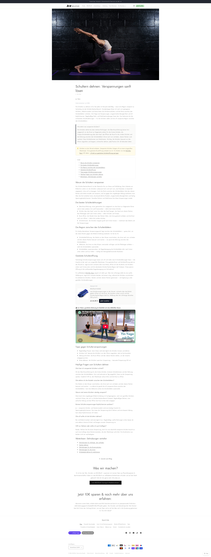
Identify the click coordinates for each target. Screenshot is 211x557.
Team (129, 524)
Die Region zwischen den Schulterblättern (93, 167)
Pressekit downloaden (89, 524)
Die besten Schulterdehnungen (90, 165)
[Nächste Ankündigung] (142, 1)
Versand (111, 553)
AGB (107, 553)
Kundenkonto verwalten (124, 527)
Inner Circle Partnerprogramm (104, 524)
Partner (115, 527)
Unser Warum (100, 527)
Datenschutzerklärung (99, 553)
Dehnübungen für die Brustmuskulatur (90, 447)
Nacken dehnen (83, 445)
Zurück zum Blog (106, 459)
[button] (97, 6)
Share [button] (78, 99)
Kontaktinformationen (119, 553)
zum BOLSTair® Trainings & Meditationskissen (105, 483)
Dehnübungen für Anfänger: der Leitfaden (91, 443)
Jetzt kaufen (140, 6)
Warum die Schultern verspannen (90, 163)
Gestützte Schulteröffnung (88, 170)
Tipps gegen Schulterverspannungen (91, 172)
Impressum (127, 553)
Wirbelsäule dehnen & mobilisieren (89, 452)
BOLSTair (74, 553)
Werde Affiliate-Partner (120, 524)
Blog (81, 524)
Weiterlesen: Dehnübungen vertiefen (91, 177)
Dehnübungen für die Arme (87, 450)
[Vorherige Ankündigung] (69, 1)
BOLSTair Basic (90, 273)
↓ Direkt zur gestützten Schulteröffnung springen (104, 153)
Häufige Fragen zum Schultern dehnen (92, 174)
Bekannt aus (108, 527)
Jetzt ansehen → (106, 301)
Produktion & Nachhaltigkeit (88, 527)
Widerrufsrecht (90, 553)
